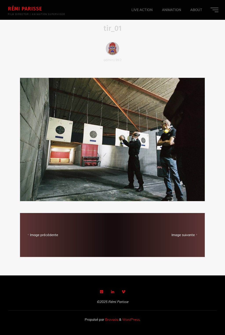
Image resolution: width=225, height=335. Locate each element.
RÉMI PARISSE (25, 9)
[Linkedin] (112, 292)
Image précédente (44, 235)
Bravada (111, 319)
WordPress (131, 319)
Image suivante (183, 235)
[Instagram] (101, 292)
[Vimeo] (123, 292)
